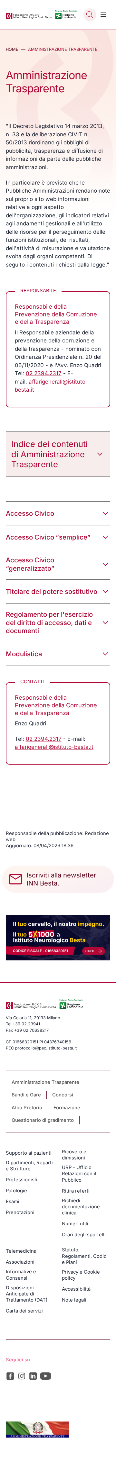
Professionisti (21, 1180)
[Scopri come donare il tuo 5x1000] (58, 937)
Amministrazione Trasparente (45, 1082)
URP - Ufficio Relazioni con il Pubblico (79, 1174)
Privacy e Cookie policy (81, 1275)
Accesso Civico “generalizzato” (30, 564)
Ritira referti (76, 1191)
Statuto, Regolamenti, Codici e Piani (85, 1256)
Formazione (66, 1108)
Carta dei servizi (24, 1311)
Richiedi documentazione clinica (81, 1207)
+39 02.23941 (26, 1024)
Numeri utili (75, 1224)
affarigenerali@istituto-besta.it (54, 747)
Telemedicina (21, 1251)
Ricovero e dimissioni (74, 1155)
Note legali (74, 1300)
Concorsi (62, 1095)
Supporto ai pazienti (29, 1153)
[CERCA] (89, 14)
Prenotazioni (20, 1212)
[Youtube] (45, 1376)
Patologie (16, 1191)
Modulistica (24, 654)
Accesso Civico (30, 513)
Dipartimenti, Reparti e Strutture (29, 1166)
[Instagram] (21, 1376)
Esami (12, 1201)
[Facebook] (10, 1376)
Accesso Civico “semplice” (48, 537)
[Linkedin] (33, 1376)
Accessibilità (76, 1289)
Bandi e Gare (26, 1095)
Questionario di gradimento (43, 1120)
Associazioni (20, 1262)
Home (12, 49)
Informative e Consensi (21, 1275)
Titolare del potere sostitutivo (51, 591)
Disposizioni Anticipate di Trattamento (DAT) (26, 1294)
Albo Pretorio (27, 1108)
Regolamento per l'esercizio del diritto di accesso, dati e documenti (49, 622)
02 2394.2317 (44, 373)
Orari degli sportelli (84, 1235)
